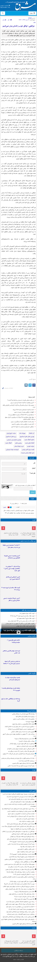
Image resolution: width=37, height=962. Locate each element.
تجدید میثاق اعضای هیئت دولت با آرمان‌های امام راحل (20, 839)
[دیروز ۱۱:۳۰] (28, 664)
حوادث (34, 770)
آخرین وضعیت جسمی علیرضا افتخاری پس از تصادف (12, 557)
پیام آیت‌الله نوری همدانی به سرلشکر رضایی (23, 714)
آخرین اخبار (32, 791)
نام (34, 463)
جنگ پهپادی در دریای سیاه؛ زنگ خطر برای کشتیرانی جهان (19, 889)
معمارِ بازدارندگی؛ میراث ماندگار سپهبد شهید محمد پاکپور (20, 904)
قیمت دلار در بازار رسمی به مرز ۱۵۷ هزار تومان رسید (21, 621)
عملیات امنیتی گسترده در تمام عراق (25, 819)
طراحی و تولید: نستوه (18, 959)
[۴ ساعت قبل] (10, 776)
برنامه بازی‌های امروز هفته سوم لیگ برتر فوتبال (22, 836)
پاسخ (5, 507)
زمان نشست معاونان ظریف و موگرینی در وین (22, 422)
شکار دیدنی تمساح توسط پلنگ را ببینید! (24, 739)
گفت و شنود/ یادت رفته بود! (27, 847)
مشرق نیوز (21, 5)
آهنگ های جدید (29, 443)
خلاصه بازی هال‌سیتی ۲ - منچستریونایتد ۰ (13, 641)
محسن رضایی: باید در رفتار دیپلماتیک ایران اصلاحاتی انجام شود (18, 917)
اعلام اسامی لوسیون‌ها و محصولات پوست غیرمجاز (11, 942)
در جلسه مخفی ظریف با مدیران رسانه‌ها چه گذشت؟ (20, 400)
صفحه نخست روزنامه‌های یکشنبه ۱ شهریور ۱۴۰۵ (11, 689)
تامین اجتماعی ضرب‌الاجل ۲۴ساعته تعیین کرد (13, 578)
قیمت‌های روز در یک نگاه (29, 610)
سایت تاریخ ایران (11, 433)
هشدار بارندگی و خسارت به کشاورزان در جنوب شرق (27, 784)
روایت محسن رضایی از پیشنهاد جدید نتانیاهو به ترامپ (20, 811)
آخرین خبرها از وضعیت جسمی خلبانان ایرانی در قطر (11, 599)
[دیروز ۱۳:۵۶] (28, 591)
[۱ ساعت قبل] (28, 691)
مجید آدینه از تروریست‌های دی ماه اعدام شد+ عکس (21, 766)
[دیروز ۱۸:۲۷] (28, 569)
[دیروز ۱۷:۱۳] (28, 580)
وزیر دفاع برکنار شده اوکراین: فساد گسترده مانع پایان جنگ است (18, 826)
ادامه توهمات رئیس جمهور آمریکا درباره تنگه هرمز (21, 857)
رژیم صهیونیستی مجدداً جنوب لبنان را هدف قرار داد (21, 909)
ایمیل (33, 468)
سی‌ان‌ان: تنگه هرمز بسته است (26, 761)
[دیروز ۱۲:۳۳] (28, 601)
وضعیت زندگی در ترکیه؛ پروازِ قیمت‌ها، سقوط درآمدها (20, 872)
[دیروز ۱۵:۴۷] (28, 654)
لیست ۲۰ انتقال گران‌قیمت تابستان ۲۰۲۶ (23, 874)
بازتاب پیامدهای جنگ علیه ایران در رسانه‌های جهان (21, 894)
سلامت (34, 928)
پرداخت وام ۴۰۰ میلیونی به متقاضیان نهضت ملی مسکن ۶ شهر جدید (12, 568)
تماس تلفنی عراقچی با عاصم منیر (26, 849)
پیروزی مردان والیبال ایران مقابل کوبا (25, 716)
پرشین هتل (18, 443)
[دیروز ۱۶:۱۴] (27, 526)
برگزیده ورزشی (32, 636)
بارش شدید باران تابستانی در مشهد (25, 746)
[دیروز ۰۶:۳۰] (10, 934)
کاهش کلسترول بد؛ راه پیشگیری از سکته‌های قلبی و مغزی (19, 859)
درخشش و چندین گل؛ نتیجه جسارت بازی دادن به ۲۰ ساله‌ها (11, 662)
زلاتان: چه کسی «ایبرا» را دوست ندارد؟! (24, 897)
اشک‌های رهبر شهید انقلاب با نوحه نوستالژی (23, 834)
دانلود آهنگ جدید (29, 440)
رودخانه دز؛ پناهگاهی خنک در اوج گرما (11, 700)
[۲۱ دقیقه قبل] (28, 681)
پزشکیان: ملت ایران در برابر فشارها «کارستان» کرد (21, 799)
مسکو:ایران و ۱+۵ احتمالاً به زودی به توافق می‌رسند (21, 415)
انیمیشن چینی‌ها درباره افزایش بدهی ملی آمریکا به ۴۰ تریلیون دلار (19, 755)
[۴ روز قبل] (10, 526)
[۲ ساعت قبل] (27, 934)
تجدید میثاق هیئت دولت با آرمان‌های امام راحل (12, 678)
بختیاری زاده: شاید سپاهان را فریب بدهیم (23, 719)
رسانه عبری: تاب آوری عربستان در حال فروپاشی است (20, 816)
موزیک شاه (22, 433)
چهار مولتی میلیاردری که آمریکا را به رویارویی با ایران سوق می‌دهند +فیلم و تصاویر (20, 418)
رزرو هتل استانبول (11, 436)
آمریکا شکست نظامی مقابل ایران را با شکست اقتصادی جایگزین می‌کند (19, 878)
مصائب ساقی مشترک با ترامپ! (26, 741)
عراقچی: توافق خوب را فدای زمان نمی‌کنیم (19, 26)
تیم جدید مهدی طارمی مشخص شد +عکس (11, 652)
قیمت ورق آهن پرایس (28, 449)
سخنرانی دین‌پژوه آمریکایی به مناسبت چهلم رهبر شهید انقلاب (18, 886)
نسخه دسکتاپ (18, 950)
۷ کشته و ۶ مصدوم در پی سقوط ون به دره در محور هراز (11, 546)
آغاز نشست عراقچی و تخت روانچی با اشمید (23, 424)
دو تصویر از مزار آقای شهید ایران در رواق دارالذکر (22, 744)
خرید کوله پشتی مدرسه (27, 453)
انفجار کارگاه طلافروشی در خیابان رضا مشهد (23, 724)
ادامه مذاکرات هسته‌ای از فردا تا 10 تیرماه (23, 410)
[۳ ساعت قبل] (28, 702)
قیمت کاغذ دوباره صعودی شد (26, 613)
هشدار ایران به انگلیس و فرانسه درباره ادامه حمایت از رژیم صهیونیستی (20, 805)
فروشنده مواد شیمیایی (12, 449)
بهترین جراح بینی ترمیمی (14, 440)
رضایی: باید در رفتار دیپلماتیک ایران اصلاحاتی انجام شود (20, 912)
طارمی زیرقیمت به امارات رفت (26, 821)
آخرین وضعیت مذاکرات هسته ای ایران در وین (22, 403)
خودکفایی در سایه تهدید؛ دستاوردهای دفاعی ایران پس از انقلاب (18, 831)
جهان (31, 13)
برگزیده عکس (32, 673)
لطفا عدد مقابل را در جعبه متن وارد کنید (25, 485)
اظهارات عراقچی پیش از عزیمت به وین (24, 412)
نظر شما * (32, 473)
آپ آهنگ (31, 433)
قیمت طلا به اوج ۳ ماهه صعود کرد (25, 618)
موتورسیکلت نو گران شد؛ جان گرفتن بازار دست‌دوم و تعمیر (19, 864)
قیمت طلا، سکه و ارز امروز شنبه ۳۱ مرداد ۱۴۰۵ (10, 588)
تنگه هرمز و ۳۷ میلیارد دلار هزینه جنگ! (24, 899)
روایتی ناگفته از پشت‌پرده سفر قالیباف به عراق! (22, 829)
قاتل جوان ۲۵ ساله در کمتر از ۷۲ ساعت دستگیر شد (21, 751)
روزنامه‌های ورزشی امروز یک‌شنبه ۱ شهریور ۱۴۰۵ (22, 842)
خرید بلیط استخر (19, 446)
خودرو (34, 520)
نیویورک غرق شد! (30, 722)
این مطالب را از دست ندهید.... (27, 541)
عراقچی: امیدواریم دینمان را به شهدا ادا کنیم (22, 427)
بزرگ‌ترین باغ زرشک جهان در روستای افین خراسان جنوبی (19, 869)
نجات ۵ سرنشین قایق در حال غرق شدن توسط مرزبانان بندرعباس (17, 758)
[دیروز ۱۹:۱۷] (28, 559)
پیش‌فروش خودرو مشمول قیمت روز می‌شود (11, 534)
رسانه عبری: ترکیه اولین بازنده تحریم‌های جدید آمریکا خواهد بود (18, 809)
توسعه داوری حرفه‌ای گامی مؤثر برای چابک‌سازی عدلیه (20, 824)
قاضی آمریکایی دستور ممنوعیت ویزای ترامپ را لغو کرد (20, 749)
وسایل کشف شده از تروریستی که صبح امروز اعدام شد (20, 797)
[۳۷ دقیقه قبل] (27, 776)
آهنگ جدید (8, 443)
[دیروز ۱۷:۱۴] (28, 643)
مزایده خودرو (30, 446)
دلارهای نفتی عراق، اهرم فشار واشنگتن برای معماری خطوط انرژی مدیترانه (18, 920)
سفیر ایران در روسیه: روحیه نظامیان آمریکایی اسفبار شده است (18, 794)
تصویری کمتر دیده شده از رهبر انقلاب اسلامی (22, 732)
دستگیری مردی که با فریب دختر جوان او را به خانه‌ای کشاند (19, 727)
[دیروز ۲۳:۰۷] (28, 548)
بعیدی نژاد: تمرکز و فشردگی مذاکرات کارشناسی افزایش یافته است (19, 406)
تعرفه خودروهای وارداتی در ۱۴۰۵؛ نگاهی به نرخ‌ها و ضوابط (27, 535)
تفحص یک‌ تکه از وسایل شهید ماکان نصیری (23, 763)
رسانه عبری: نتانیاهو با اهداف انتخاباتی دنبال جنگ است (20, 902)
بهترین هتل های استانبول (27, 436)
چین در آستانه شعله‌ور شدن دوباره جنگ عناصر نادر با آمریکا (19, 884)
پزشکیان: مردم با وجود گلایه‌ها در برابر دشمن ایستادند (20, 914)
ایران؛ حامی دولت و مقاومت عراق (25, 852)
